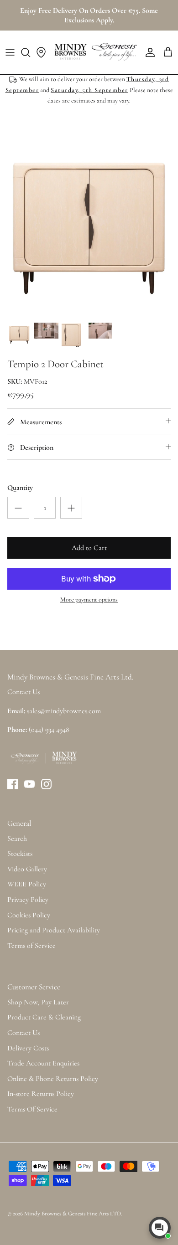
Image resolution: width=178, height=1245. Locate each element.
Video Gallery (27, 869)
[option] (89, 228)
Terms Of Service (32, 1109)
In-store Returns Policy (40, 1093)
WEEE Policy (26, 884)
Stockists (19, 853)
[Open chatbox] (160, 1228)
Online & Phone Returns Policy (52, 1078)
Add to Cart (89, 547)
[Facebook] (12, 784)
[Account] (148, 52)
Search (17, 838)
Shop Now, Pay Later (38, 1002)
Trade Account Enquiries (43, 1063)
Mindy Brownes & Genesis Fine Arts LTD (72, 1213)
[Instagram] (46, 784)
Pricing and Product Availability (53, 930)
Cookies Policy (28, 915)
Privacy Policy (27, 899)
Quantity (20, 487)
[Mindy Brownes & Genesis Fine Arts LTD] (94, 52)
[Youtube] (29, 784)
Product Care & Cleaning (44, 1017)
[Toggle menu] (10, 52)
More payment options (89, 599)
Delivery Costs (28, 1048)
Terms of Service (31, 945)
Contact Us (23, 1032)
